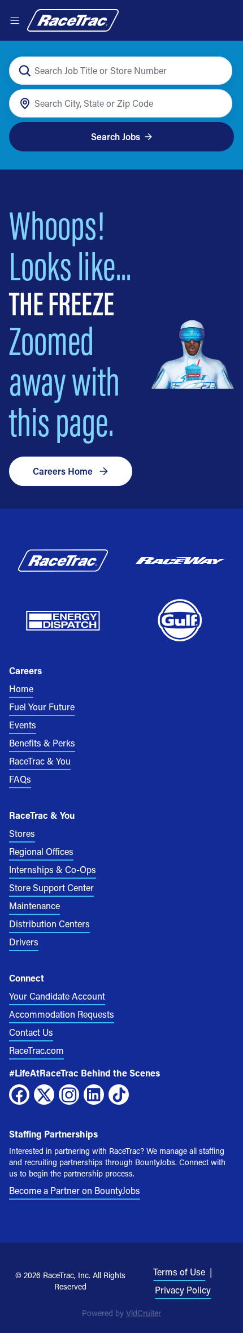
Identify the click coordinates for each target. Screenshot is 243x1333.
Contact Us (31, 1032)
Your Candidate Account (57, 996)
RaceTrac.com (36, 1050)
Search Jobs (115, 136)
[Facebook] (19, 1094)
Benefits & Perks (42, 743)
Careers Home (63, 471)
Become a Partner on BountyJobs (74, 1190)
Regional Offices (41, 851)
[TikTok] (119, 1094)
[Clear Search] (217, 71)
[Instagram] (69, 1094)
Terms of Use (179, 1272)
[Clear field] (217, 103)
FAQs (20, 779)
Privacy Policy (183, 1290)
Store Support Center (51, 887)
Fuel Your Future (42, 707)
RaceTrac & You (40, 761)
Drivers (23, 942)
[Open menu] (14, 20)
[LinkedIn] (94, 1094)
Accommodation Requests (61, 1014)
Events (22, 725)
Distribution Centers (49, 924)
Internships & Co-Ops (52, 869)
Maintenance (34, 905)
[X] (44, 1094)
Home (21, 688)
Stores (22, 833)
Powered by (121, 1313)
